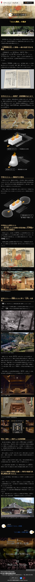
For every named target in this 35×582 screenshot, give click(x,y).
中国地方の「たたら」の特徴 (14, 526)
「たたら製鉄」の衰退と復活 (20, 532)
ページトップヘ (31, 570)
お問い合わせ (14, 578)
